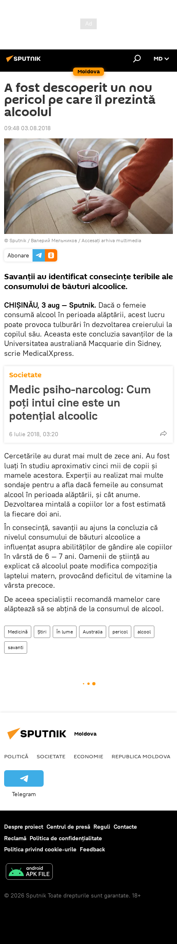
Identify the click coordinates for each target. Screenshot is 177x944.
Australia (92, 632)
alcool (144, 632)
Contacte (125, 826)
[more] (163, 433)
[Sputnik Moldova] (24, 61)
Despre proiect (23, 826)
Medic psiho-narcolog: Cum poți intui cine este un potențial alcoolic (80, 402)
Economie (88, 756)
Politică (16, 756)
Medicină (18, 632)
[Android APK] (29, 872)
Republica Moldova (141, 756)
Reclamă (15, 838)
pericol (120, 632)
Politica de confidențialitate (66, 838)
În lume (64, 632)
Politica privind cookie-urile (40, 849)
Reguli (101, 826)
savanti (15, 647)
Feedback (92, 849)
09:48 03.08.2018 (27, 128)
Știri (42, 632)
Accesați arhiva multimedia (111, 240)
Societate (25, 375)
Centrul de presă (68, 826)
